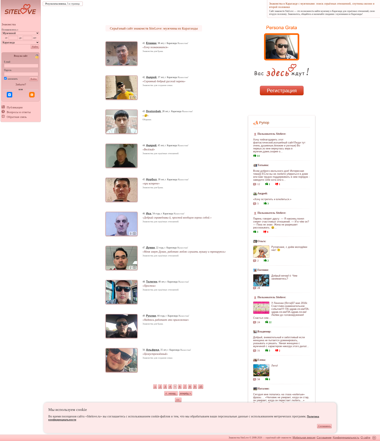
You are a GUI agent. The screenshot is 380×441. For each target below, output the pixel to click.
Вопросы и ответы (19, 112)
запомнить (12, 78)
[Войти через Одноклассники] (32, 94)
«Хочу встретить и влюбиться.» (272, 199)
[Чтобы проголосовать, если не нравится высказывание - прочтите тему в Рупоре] (276, 183)
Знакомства (9, 24)
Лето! (274, 365)
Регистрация (282, 91)
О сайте (365, 437)
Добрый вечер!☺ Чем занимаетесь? (284, 277)
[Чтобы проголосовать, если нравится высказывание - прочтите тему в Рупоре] (254, 155)
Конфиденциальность (346, 437)
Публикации (15, 107)
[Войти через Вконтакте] (9, 94)
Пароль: (8, 70)
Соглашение (324, 437)
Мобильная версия (304, 437)
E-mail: (7, 61)
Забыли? (20, 84)
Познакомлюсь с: (10, 29)
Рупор (264, 123)
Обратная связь (17, 116)
